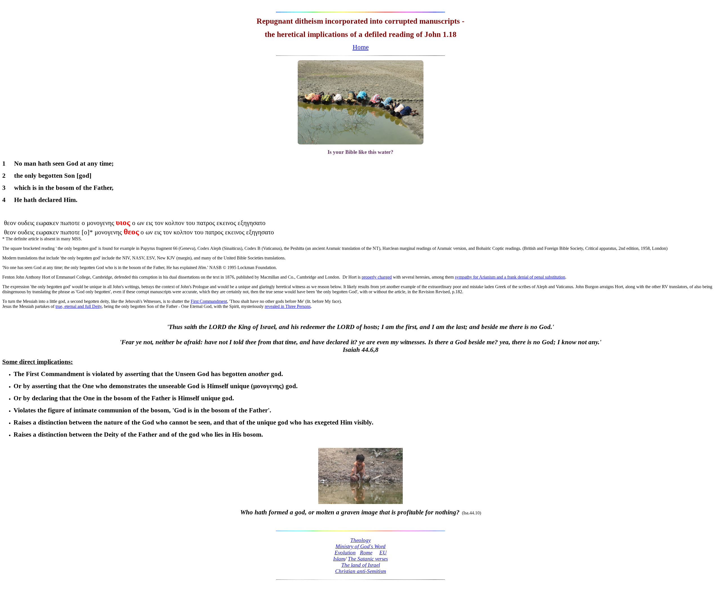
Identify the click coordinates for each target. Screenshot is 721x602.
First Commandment (209, 301)
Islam (339, 559)
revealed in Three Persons (288, 306)
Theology (360, 540)
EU (383, 553)
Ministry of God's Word (360, 546)
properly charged (377, 277)
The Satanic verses (368, 559)
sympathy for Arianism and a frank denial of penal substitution (510, 277)
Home (361, 47)
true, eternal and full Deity (78, 306)
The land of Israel (360, 565)
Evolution (345, 553)
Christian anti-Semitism (360, 571)
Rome (366, 553)
